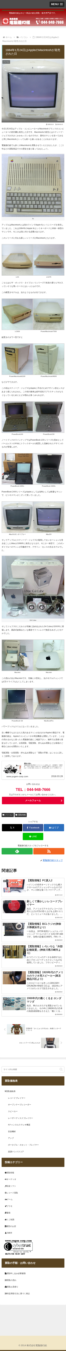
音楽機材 (12, 1131)
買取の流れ (11, 1280)
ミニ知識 (10, 1219)
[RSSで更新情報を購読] (48, 851)
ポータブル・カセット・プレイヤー (23, 1145)
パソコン (9, 815)
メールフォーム (33, 800)
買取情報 (22, 815)
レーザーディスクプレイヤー (20, 1118)
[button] (61, 1069)
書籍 (8, 1213)
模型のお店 (11, 1226)
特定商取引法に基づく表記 (18, 1293)
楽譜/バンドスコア (16, 1152)
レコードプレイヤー (16, 1098)
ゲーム (10, 1199)
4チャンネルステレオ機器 (19, 1125)
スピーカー (13, 1111)
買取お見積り (12, 1287)
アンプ (11, 1138)
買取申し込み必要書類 (16, 1273)
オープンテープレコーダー (19, 1105)
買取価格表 (11, 1091)
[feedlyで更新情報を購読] (17, 851)
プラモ (9, 1206)
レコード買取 (12, 1193)
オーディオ (11, 1179)
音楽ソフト (11, 1186)
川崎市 (9, 1233)
